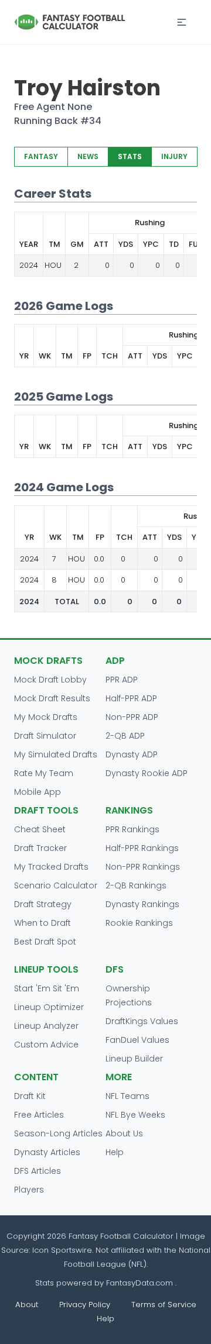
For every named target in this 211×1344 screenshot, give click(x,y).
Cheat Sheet (40, 829)
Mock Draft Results (52, 698)
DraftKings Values (142, 1021)
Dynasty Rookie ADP (147, 773)
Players (29, 1189)
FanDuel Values (137, 1040)
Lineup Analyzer (46, 1026)
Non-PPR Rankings (143, 867)
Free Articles (39, 1115)
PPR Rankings (132, 829)
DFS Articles (37, 1171)
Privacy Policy (84, 1304)
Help (115, 1152)
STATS (130, 156)
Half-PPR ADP (131, 698)
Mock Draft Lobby (50, 679)
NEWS (87, 156)
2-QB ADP (125, 736)
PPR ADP (122, 679)
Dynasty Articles (47, 1152)
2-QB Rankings (136, 885)
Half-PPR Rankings (142, 848)
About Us (124, 1133)
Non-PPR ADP (132, 717)
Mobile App (37, 792)
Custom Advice (46, 1044)
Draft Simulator (45, 736)
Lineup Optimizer (49, 1007)
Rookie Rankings (139, 923)
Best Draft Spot (45, 941)
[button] (181, 22)
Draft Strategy (43, 904)
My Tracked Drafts (51, 867)
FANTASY (41, 156)
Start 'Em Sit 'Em (46, 988)
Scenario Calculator (55, 885)
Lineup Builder (134, 1058)
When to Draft (42, 923)
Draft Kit (30, 1096)
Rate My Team (43, 773)
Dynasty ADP (132, 754)
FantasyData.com (140, 1282)
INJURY (174, 156)
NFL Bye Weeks (135, 1115)
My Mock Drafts (45, 717)
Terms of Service (163, 1304)
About (26, 1304)
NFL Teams (127, 1096)
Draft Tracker (40, 848)
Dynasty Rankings (142, 904)
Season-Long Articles (58, 1133)
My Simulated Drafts (55, 754)
